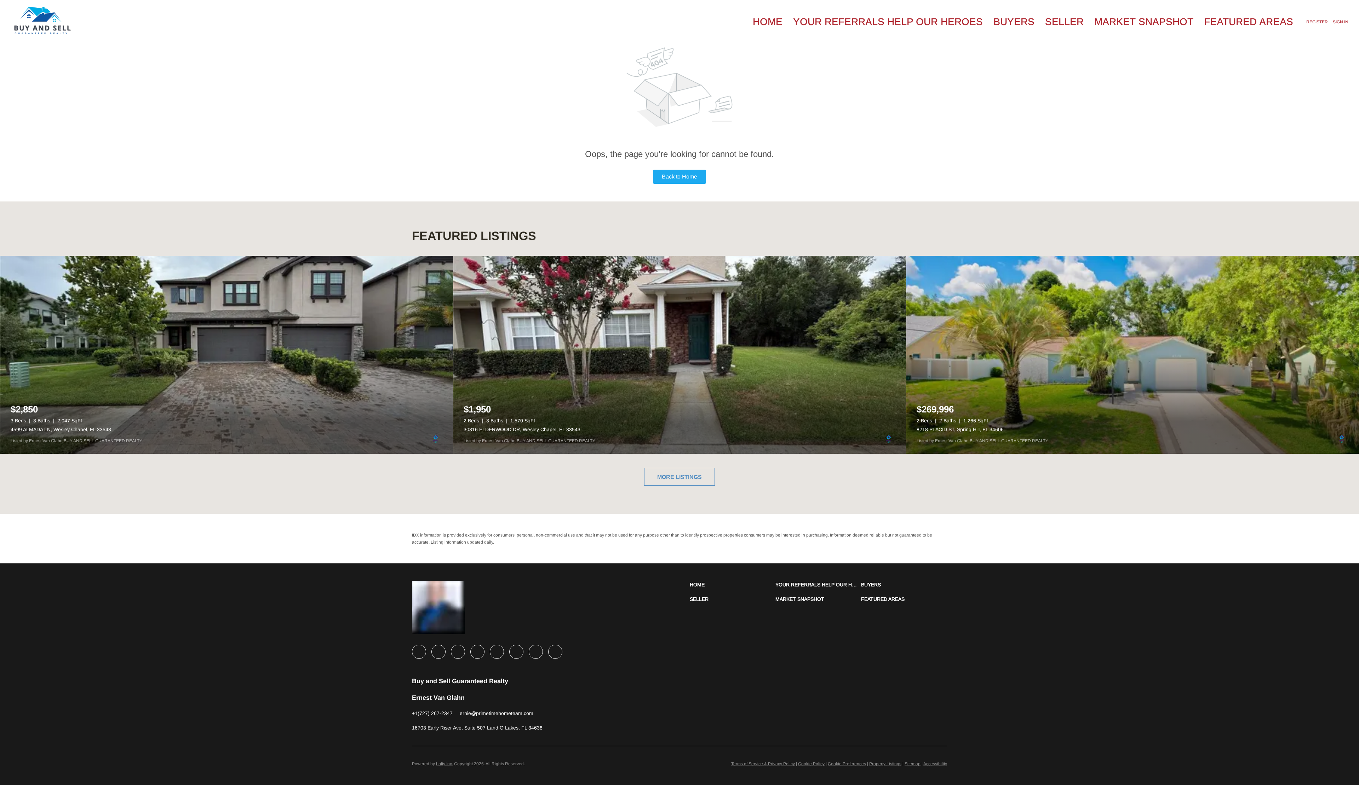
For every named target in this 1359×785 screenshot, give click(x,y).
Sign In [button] (1340, 21)
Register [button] (1317, 21)
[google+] (555, 652)
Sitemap (913, 763)
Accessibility (935, 763)
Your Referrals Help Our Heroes (888, 21)
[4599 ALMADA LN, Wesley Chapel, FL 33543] (226, 355)
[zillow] (477, 652)
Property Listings (885, 763)
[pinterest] (536, 652)
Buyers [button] (1013, 21)
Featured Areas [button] (1248, 21)
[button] (732, 584)
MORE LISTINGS (679, 477)
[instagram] (497, 652)
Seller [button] (1064, 21)
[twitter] (458, 652)
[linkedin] (438, 652)
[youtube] (516, 652)
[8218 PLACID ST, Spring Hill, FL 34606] (1132, 355)
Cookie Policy (811, 763)
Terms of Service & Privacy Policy (763, 763)
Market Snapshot (1143, 21)
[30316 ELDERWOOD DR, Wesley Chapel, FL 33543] (679, 355)
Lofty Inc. (444, 763)
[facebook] (419, 652)
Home (767, 21)
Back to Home (679, 177)
